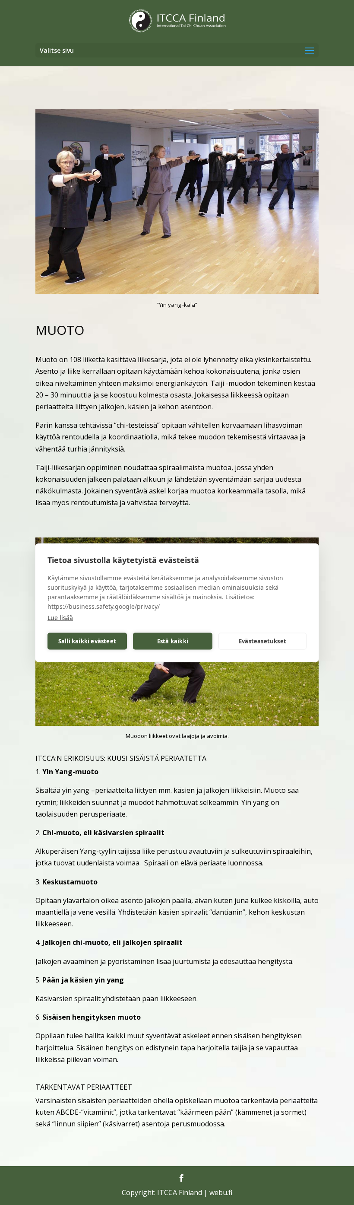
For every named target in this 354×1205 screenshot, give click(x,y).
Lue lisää (60, 617)
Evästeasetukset (262, 641)
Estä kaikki (172, 641)
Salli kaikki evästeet (87, 641)
